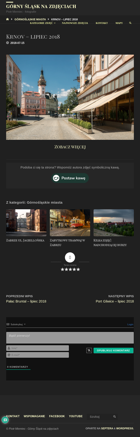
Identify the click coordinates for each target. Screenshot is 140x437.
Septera (106, 428)
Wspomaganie (34, 416)
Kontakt (13, 416)
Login (130, 324)
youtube (76, 416)
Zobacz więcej (70, 146)
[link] (130, 23)
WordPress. (125, 428)
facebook (57, 416)
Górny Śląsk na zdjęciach (41, 6)
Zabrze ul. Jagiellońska (25, 240)
